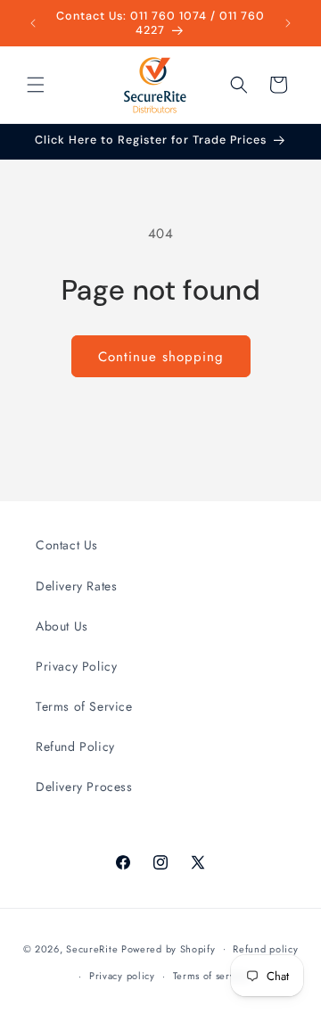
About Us (62, 626)
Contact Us (67, 545)
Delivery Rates (76, 586)
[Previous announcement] (33, 23)
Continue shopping (161, 357)
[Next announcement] (288, 23)
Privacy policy (122, 976)
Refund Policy (75, 746)
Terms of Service (84, 706)
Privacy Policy (76, 666)
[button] (35, 84)
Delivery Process (84, 787)
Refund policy (265, 949)
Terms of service (211, 976)
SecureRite (92, 948)
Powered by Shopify (168, 948)
